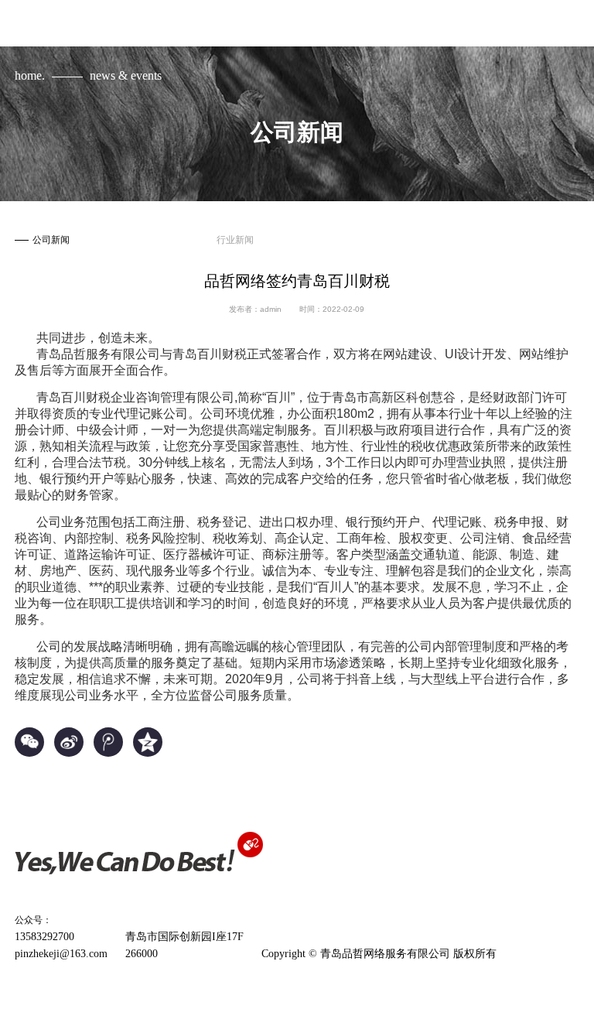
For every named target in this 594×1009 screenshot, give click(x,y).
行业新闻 (235, 239)
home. (30, 75)
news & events (126, 75)
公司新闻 (51, 239)
